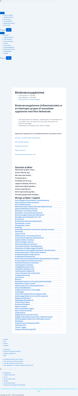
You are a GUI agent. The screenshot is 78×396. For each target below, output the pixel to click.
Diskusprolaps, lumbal (22, 225)
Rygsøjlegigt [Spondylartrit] (24, 300)
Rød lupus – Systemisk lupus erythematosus (27, 138)
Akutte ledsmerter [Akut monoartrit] (27, 202)
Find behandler (8, 21)
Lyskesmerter (19, 277)
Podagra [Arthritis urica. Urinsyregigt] (27, 290)
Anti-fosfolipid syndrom (22, 142)
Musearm (18, 279)
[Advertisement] (39, 71)
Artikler (6, 43)
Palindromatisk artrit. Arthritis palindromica (29, 285)
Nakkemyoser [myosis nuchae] (25, 283)
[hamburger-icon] (2, 13)
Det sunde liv (7, 19)
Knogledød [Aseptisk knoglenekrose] (27, 254)
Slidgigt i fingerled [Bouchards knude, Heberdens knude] (33, 317)
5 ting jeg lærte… (21, 178)
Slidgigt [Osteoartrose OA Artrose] (26, 315)
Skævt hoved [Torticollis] (23, 310)
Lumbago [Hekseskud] (22, 275)
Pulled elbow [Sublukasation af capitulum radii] (30, 294)
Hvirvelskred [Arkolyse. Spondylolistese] (28, 246)
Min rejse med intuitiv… (23, 175)
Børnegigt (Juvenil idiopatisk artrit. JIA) (28, 217)
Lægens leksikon (8, 17)
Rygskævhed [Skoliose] (23, 298)
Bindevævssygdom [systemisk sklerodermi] (29, 215)
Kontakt (6, 53)
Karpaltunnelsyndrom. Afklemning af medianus (30, 252)
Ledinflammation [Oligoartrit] (24, 271)
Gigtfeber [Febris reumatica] (24, 240)
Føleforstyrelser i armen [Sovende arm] (28, 236)
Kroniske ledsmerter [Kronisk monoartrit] (28, 260)
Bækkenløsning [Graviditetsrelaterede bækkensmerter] (33, 206)
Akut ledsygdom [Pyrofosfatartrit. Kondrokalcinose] (32, 200)
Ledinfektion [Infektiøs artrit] (24, 269)
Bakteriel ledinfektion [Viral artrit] (26, 208)
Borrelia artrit (19, 219)
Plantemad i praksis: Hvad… (25, 170)
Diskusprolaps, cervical (22, 223)
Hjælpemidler (7, 51)
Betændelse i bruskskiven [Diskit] (26, 211)
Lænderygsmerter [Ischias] (24, 265)
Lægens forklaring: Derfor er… (26, 183)
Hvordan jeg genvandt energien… (27, 194)
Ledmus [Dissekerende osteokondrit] (27, 273)
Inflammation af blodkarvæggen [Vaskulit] (29, 248)
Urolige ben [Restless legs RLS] (25, 329)
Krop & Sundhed (8, 41)
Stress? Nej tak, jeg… (22, 172)
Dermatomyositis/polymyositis (24, 154)
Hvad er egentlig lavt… (23, 189)
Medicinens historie (9, 23)
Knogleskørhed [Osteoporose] (25, 256)
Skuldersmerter (20, 312)
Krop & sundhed (8, 15)
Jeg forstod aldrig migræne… (25, 186)
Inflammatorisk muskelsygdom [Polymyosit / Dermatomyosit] (35, 250)
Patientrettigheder (9, 47)
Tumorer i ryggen (20, 327)
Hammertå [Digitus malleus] (24, 242)
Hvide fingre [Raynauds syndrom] (26, 244)
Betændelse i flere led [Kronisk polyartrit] (28, 213)
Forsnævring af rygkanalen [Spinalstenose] (29, 238)
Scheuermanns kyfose (22, 302)
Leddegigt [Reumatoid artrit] (24, 267)
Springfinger (19, 321)
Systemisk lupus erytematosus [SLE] (27, 323)
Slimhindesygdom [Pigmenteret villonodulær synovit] (32, 319)
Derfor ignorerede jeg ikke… (25, 192)
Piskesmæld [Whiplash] (23, 288)
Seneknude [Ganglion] (22, 304)
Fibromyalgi (19, 231)
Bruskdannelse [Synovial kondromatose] (28, 221)
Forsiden (6, 35)
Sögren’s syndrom (20, 150)
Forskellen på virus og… (23, 181)
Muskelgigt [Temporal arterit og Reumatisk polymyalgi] (33, 281)
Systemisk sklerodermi (21, 146)
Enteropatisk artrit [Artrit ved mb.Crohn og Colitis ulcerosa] (34, 229)
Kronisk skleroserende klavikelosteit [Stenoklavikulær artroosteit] (37, 258)
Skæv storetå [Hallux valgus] (24, 308)
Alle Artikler (7, 25)
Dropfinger (18, 227)
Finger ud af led (20, 233)
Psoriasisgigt (19, 292)
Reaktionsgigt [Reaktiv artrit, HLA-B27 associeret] (31, 296)
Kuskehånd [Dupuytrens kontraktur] (27, 263)
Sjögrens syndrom (21, 306)
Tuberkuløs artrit (20, 325)
